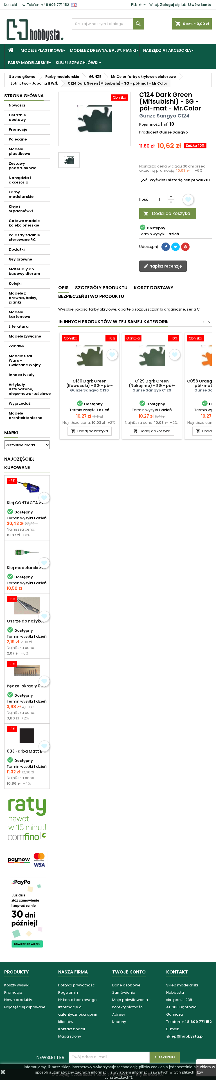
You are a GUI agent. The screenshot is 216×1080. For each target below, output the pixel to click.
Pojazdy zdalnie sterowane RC (24, 237)
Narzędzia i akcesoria (167, 50)
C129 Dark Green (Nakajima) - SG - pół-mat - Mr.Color (152, 385)
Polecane (18, 139)
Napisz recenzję (165, 266)
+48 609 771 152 (55, 4)
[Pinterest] (185, 247)
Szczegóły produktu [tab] (101, 287)
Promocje (18, 129)
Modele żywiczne (25, 336)
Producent (148, 132)
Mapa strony (69, 1036)
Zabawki (17, 346)
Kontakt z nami (71, 1029)
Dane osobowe (126, 985)
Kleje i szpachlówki (77, 62)
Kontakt (10, 4)
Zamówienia (123, 992)
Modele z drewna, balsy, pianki (103, 50)
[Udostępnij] (165, 247)
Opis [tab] (63, 287)
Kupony (119, 1021)
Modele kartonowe (19, 314)
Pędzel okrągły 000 (26, 686)
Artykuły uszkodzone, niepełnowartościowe (29, 389)
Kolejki (15, 283)
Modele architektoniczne (25, 415)
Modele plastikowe (42, 50)
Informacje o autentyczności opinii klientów (77, 1014)
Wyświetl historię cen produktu (175, 180)
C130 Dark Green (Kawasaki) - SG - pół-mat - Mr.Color (89, 385)
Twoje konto (129, 972)
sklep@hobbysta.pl (185, 1036)
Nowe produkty (18, 999)
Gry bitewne (20, 259)
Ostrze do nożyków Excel (27, 621)
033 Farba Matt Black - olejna (27, 751)
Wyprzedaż (19, 403)
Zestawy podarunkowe (22, 166)
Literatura (19, 326)
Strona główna (24, 95)
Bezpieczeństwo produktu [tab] (91, 296)
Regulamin (68, 992)
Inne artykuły (22, 374)
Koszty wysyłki (17, 985)
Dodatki (17, 249)
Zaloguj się (169, 4)
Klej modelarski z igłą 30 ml (27, 567)
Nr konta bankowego (77, 999)
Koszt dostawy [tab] (153, 287)
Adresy (118, 1014)
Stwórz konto (199, 4)
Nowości (17, 105)
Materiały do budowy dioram (24, 271)
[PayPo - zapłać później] (27, 913)
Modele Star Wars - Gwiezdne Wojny (25, 360)
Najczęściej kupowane (25, 1007)
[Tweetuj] (175, 247)
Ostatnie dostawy (17, 117)
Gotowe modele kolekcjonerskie (24, 223)
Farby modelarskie (28, 62)
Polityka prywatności (77, 985)
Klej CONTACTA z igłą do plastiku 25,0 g (27, 503)
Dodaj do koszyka (166, 213)
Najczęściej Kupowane (19, 463)
